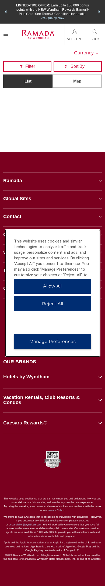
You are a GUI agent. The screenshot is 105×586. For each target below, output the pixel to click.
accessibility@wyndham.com (25, 524)
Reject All (52, 303)
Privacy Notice (56, 510)
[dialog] (52, 293)
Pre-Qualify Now (52, 18)
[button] (5, 12)
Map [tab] (77, 81)
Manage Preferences (52, 341)
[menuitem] (6, 34)
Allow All (52, 286)
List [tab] (28, 81)
